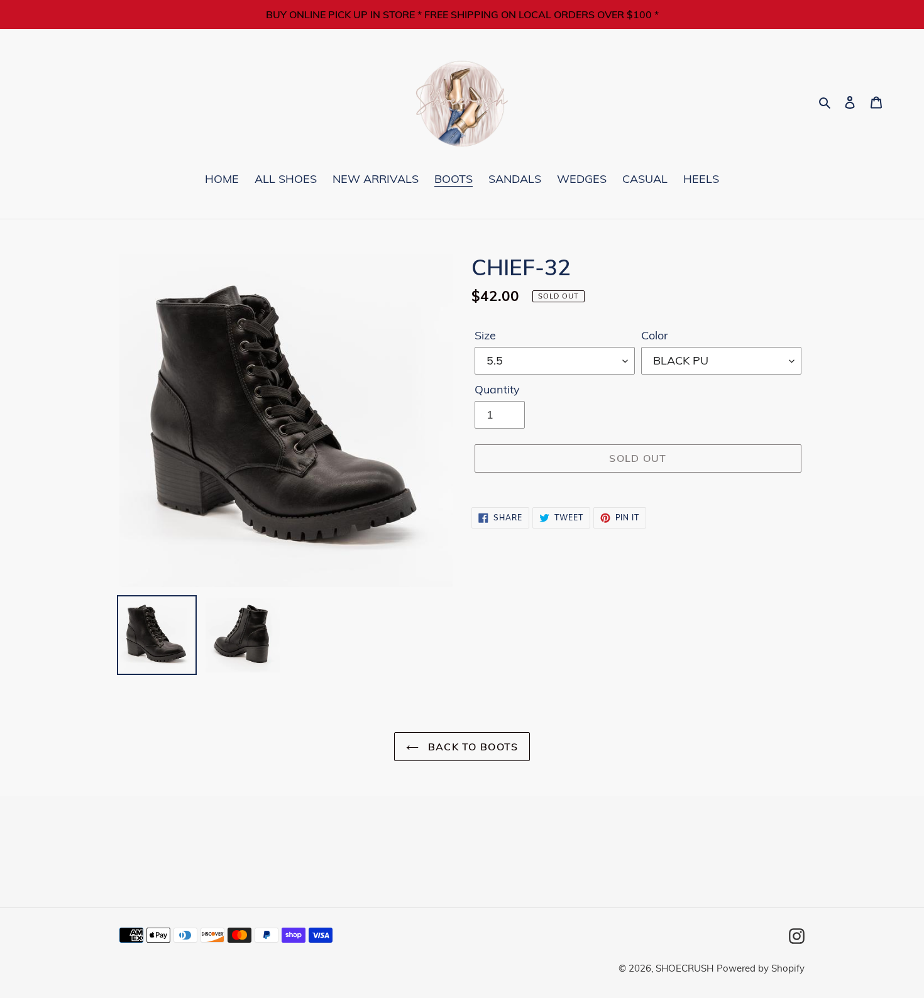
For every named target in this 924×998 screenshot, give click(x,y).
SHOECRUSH (684, 968)
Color (654, 335)
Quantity (497, 389)
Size (485, 335)
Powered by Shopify (761, 968)
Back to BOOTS (472, 746)
